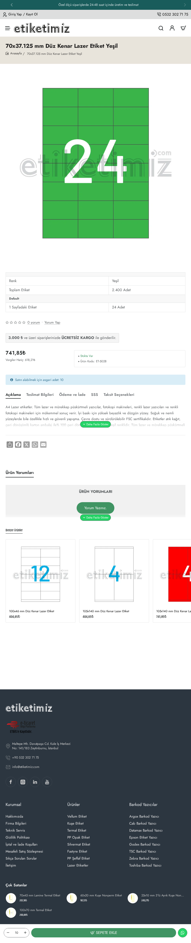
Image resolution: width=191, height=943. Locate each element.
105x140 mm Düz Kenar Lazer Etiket (106, 611)
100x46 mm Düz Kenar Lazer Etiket (31, 611)
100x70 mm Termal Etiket (36, 910)
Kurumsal (13, 804)
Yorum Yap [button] (52, 322)
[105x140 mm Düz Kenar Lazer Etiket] (114, 574)
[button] (185, 4)
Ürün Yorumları (20, 473)
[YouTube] (47, 782)
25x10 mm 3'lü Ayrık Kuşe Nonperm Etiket (162, 896)
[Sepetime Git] (183, 28)
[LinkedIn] (35, 782)
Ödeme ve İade (72, 394)
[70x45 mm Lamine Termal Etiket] (11, 898)
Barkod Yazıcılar (143, 804)
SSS (94, 394)
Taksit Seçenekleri (119, 394)
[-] (8, 932)
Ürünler (73, 804)
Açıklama (13, 394)
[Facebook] (11, 782)
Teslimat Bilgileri (40, 394)
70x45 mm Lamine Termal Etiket (40, 896)
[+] (25, 932)
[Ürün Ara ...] (161, 28)
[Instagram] (23, 782)
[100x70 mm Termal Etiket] (11, 912)
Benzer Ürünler (14, 530)
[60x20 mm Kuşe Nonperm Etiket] (71, 898)
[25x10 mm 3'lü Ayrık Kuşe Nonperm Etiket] (132, 898)
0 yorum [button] (33, 322)
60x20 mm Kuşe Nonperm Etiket (101, 896)
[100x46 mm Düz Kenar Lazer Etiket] (40, 574)
